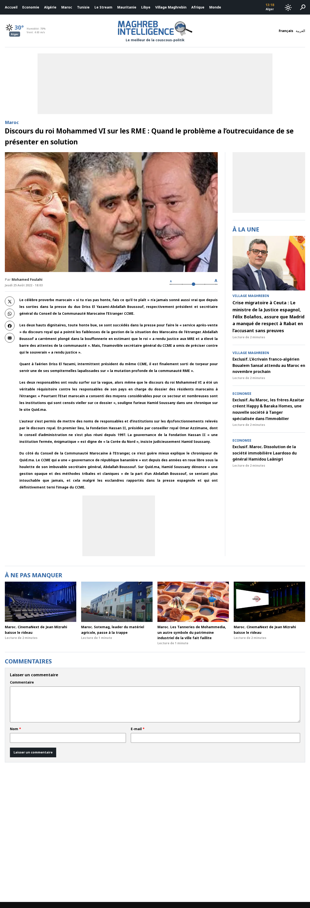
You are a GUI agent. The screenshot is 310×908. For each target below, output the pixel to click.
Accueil (11, 7)
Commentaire (22, 682)
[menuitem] (11, 7)
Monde (215, 7)
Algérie (50, 7)
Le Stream (103, 7)
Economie (30, 7)
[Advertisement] (118, 525)
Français (286, 30)
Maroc (66, 7)
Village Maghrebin (170, 7)
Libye (145, 7)
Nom (15, 729)
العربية (300, 30)
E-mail (138, 729)
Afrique (197, 7)
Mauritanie (126, 7)
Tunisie (83, 7)
